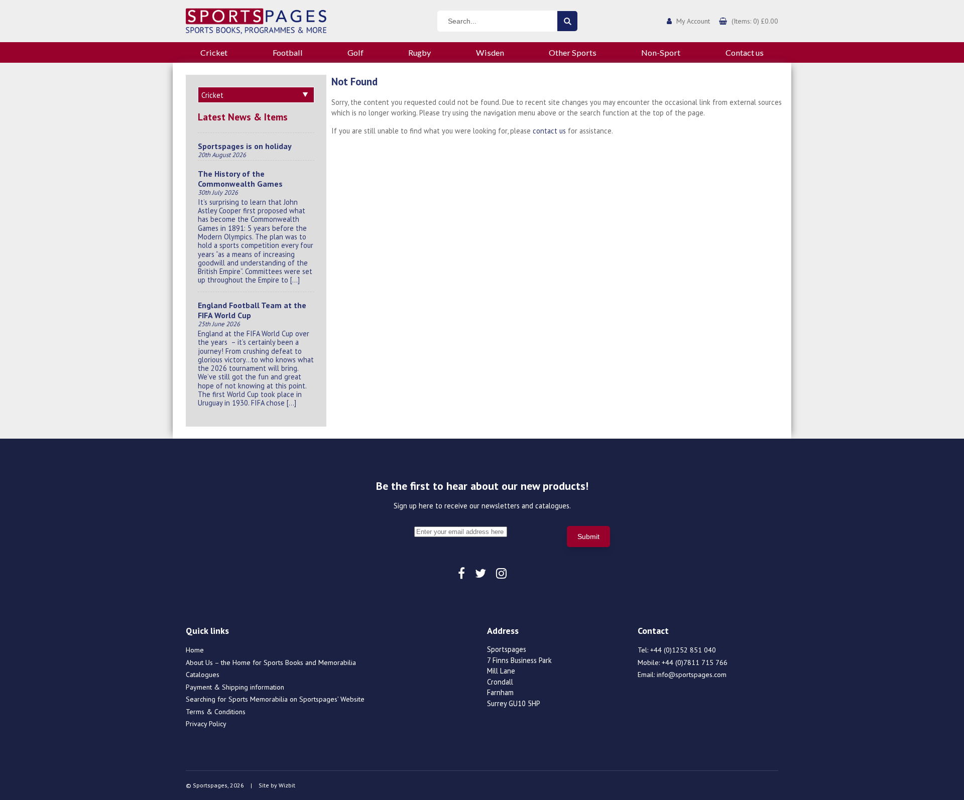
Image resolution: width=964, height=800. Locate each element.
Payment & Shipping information (235, 687)
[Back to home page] (256, 20)
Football (288, 52)
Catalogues (202, 674)
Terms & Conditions (216, 711)
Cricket (213, 52)
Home (195, 649)
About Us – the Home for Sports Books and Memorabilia (271, 662)
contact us (549, 131)
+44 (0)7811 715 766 (695, 662)
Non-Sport (660, 52)
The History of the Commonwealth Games (240, 179)
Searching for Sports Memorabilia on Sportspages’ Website (275, 699)
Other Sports (572, 52)
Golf (355, 52)
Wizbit (287, 785)
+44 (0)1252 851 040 (683, 649)
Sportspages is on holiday (245, 146)
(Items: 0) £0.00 (755, 21)
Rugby (419, 52)
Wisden (490, 52)
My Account (693, 21)
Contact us (745, 52)
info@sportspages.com (692, 674)
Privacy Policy (206, 723)
